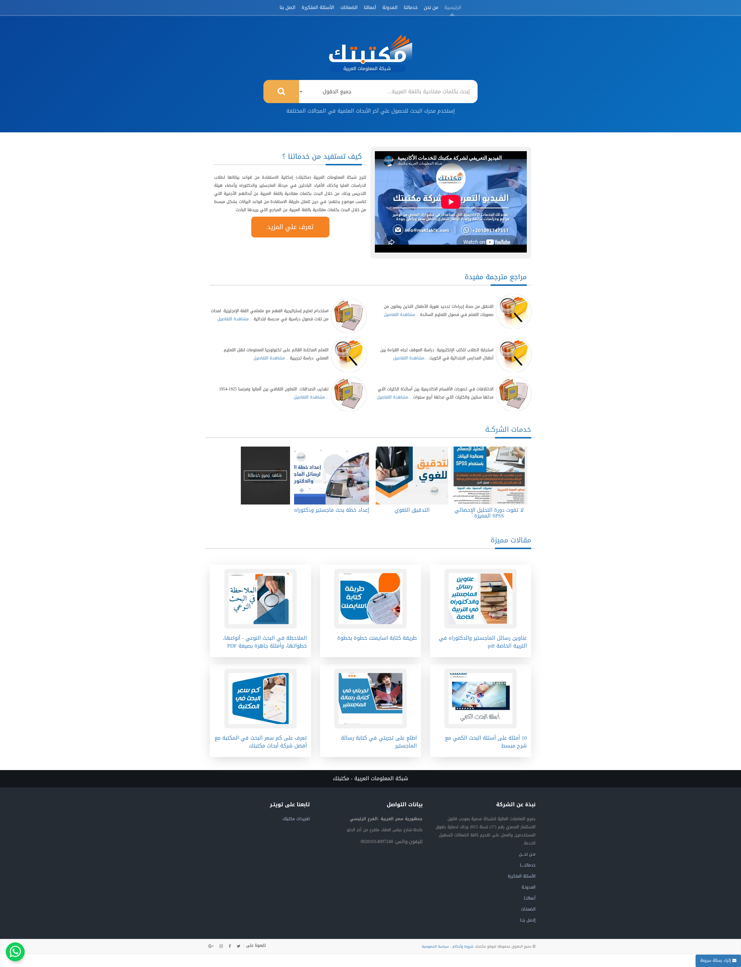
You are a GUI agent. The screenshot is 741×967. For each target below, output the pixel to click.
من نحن (431, 7)
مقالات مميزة (511, 540)
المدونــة (528, 887)
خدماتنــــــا (527, 865)
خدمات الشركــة (508, 429)
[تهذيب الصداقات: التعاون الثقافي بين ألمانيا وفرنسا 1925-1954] (348, 393)
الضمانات (349, 7)
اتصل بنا (288, 7)
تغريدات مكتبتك (296, 819)
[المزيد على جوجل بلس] (211, 946)
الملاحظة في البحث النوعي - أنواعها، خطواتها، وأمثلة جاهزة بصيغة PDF (265, 642)
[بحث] (281, 91)
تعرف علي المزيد (290, 227)
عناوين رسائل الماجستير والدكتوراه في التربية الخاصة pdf (483, 642)
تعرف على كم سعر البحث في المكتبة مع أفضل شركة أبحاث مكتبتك (260, 742)
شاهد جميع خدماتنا (265, 475)
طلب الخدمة (487, 475)
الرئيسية (452, 7)
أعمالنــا (529, 898)
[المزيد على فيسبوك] (230, 946)
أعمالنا (370, 7)
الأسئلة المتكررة (318, 7)
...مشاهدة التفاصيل (401, 315)
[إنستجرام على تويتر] (221, 946)
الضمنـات (528, 909)
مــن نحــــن (527, 854)
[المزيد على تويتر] (238, 946)
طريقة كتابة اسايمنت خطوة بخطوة (377, 638)
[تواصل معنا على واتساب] (15, 951)
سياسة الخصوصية (435, 946)
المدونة (390, 7)
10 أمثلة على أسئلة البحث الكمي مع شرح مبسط (486, 742)
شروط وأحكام (463, 946)
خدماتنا (411, 7)
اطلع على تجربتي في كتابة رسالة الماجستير (379, 742)
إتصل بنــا (527, 920)
